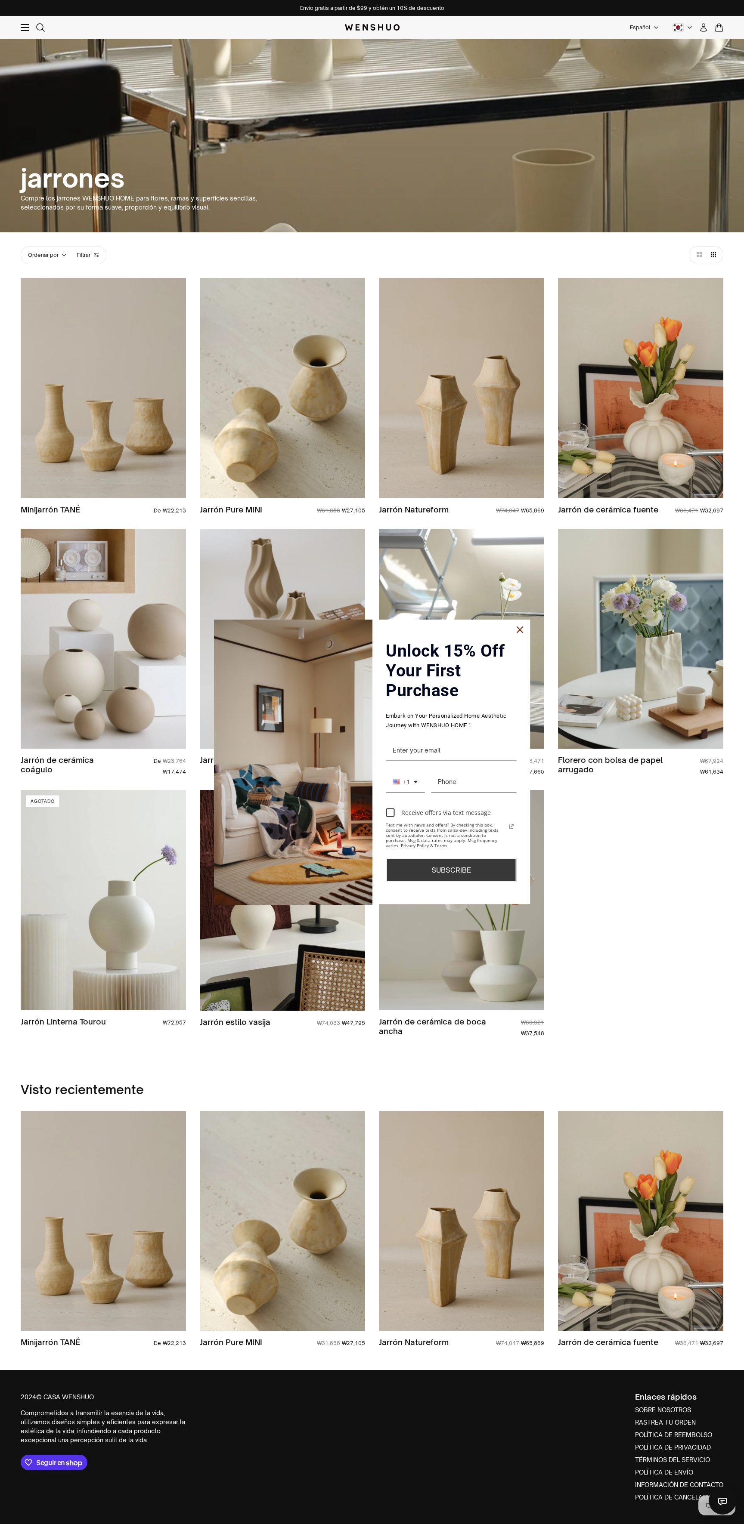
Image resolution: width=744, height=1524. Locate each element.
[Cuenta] (703, 27)
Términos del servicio (672, 1459)
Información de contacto (679, 1484)
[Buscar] (40, 27)
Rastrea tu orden (665, 1422)
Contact (722, 1501)
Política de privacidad (673, 1447)
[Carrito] (719, 27)
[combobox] (405, 782)
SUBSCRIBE (451, 870)
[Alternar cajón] (25, 27)
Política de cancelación (676, 1497)
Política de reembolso (673, 1434)
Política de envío (664, 1472)
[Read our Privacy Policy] (511, 826)
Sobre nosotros (663, 1409)
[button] (697, 254)
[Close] (520, 630)
